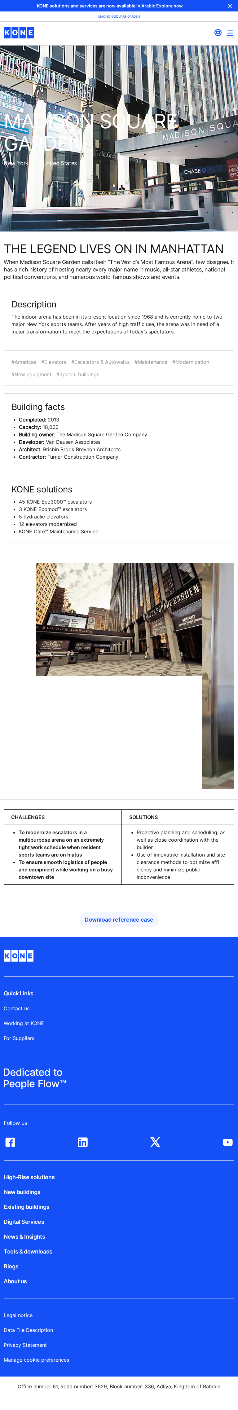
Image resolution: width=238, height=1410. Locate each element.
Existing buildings (27, 1207)
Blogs (11, 1266)
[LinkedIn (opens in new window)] (82, 1140)
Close (230, 5)
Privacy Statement (25, 1345)
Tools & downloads (28, 1251)
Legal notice (18, 1315)
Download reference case (119, 919)
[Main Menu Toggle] (230, 33)
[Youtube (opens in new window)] (227, 1140)
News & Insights (24, 1236)
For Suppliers (19, 1038)
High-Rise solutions (29, 1177)
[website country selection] (217, 32)
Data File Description (28, 1330)
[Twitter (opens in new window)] (155, 1140)
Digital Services (24, 1221)
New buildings (22, 1192)
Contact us (16, 1008)
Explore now (169, 5)
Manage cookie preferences (36, 1360)
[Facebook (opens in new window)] (10, 1140)
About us (15, 1281)
